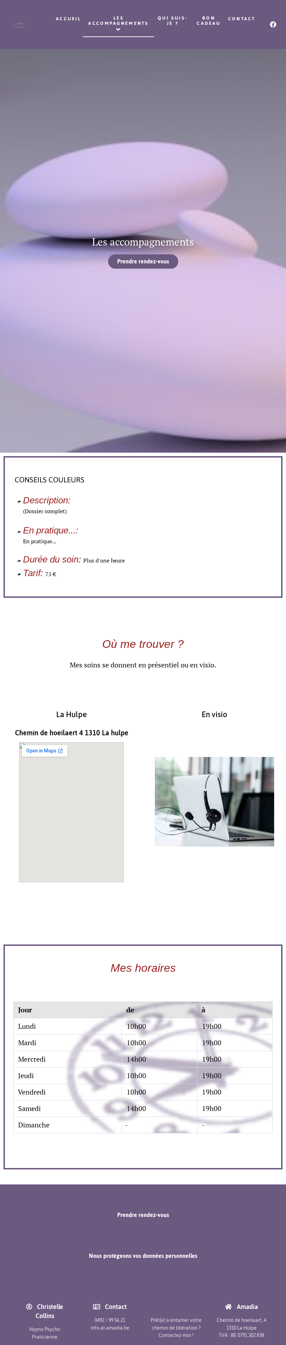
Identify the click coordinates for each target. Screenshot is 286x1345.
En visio (214, 714)
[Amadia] (18, 24)
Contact (181, 1306)
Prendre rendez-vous (143, 261)
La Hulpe (71, 714)
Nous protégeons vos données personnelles (143, 1256)
